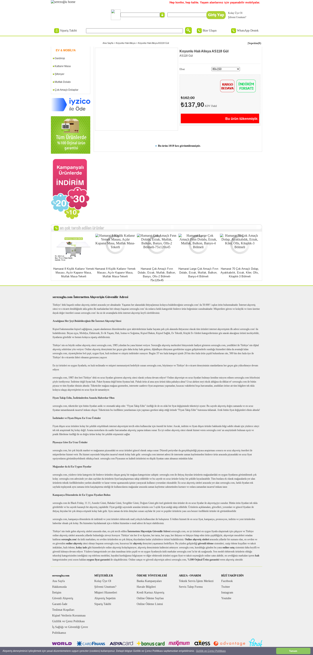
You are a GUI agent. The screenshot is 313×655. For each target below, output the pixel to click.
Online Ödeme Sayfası (150, 598)
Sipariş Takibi (68, 30)
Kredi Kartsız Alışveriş (150, 592)
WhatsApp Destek (247, 30)
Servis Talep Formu (191, 586)
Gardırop (60, 58)
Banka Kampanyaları (149, 581)
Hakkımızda (59, 586)
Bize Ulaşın (210, 30)
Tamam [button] (293, 651)
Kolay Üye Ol (235, 12)
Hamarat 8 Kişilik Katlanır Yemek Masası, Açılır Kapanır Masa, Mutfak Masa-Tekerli (73, 272)
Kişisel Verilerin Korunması (69, 615)
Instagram (227, 592)
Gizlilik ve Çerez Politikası (68, 621)
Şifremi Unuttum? (237, 17)
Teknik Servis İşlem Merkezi (196, 581)
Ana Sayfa (108, 43)
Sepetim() (254, 43)
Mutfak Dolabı (63, 81)
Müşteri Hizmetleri (105, 592)
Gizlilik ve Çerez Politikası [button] (211, 650)
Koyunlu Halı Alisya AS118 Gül (153, 43)
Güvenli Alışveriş (62, 598)
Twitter (225, 586)
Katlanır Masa (63, 66)
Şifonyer (59, 74)
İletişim (56, 592)
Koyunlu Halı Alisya (125, 43)
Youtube (226, 598)
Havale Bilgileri (146, 586)
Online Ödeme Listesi (150, 604)
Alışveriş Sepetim (105, 598)
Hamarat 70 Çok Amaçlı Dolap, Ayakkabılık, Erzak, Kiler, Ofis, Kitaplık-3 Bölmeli (240, 272)
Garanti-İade (59, 604)
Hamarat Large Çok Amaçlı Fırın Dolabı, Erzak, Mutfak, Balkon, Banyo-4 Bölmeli (198, 272)
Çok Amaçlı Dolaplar (66, 89)
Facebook (227, 581)
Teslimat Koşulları (63, 609)
